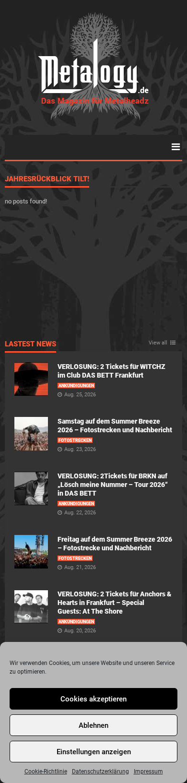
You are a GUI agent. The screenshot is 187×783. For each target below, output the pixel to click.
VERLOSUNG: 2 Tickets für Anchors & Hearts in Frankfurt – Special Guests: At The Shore (114, 602)
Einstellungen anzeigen (94, 751)
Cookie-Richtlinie (45, 771)
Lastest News (30, 344)
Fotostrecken (75, 440)
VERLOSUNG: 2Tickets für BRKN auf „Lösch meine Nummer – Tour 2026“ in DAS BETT (113, 484)
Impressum (148, 771)
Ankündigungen (76, 385)
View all (158, 343)
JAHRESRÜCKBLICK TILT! (47, 179)
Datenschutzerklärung (100, 771)
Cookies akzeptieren (93, 699)
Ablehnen (93, 725)
